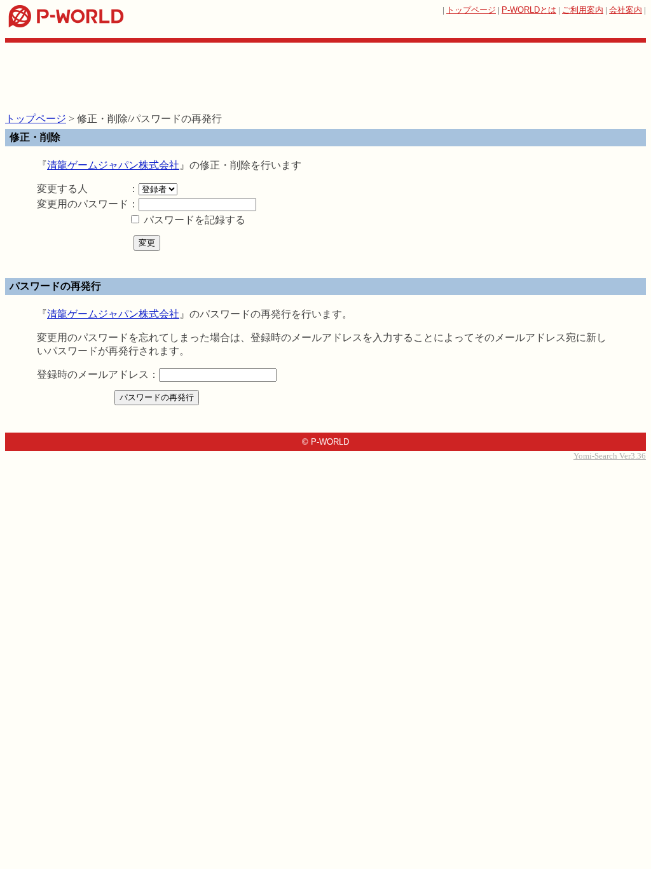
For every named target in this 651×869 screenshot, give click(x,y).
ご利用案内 (582, 10)
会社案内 (625, 10)
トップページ (471, 10)
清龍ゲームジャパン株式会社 (113, 165)
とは (529, 10)
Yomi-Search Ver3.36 (609, 456)
